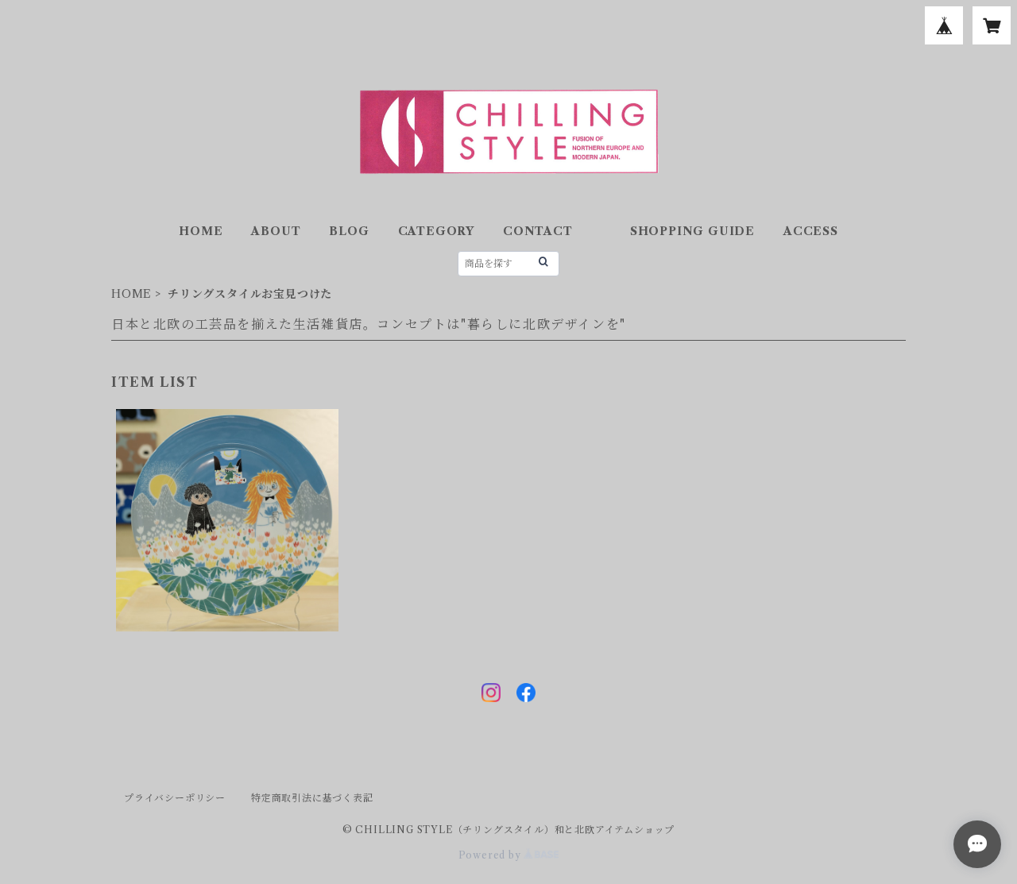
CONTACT (538, 231)
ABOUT (275, 231)
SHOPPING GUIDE (692, 231)
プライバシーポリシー (175, 798)
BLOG (349, 231)
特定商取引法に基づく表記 (312, 798)
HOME (200, 231)
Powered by (491, 855)
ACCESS (810, 231)
